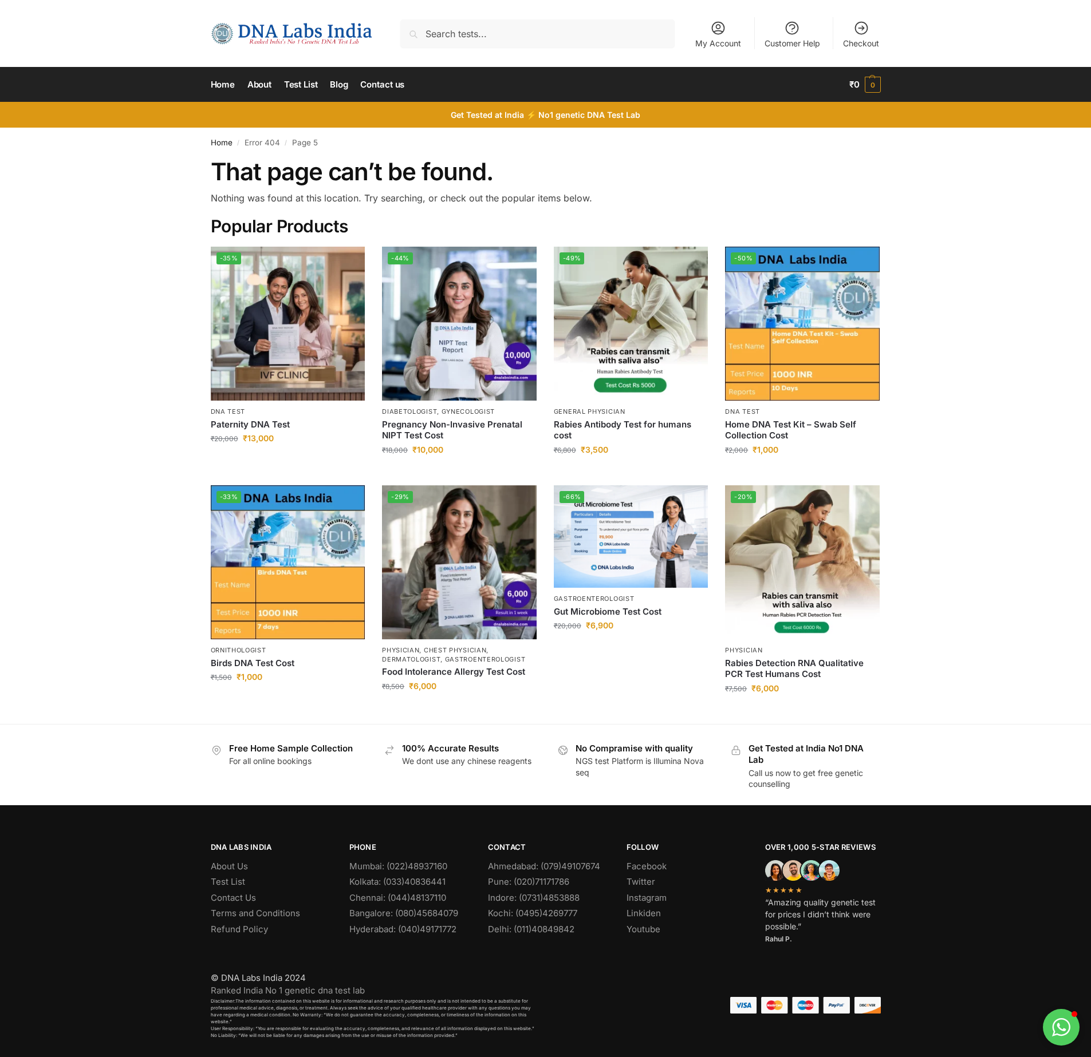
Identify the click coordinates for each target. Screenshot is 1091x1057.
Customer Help (792, 43)
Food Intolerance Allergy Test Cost (453, 671)
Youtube (643, 929)
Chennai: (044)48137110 (397, 897)
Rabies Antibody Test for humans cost (622, 430)
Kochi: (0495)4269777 (532, 913)
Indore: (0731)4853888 (534, 897)
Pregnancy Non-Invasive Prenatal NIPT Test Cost (452, 430)
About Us (229, 866)
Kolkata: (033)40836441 (397, 881)
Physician (743, 650)
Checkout (861, 43)
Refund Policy (239, 929)
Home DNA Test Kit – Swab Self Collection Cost (790, 430)
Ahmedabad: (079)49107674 (544, 866)
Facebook (647, 866)
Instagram (647, 897)
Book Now (287, 462)
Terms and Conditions (255, 913)
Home (222, 142)
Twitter (641, 881)
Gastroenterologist (594, 599)
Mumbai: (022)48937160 (398, 866)
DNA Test (228, 411)
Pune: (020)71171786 (528, 881)
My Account (718, 43)
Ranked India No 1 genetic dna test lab (288, 990)
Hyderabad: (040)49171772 (402, 929)
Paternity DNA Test (250, 424)
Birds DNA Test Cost (252, 663)
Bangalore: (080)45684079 (403, 913)
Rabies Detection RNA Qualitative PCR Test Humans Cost (794, 669)
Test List (228, 881)
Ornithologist (238, 650)
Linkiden (644, 913)
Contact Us (233, 897)
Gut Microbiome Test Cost (607, 611)
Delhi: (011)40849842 (531, 929)
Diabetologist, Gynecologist (438, 411)
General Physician (589, 411)
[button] (865, 85)
